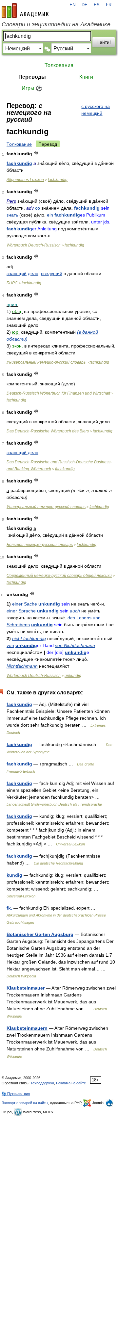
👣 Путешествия (16, 1094)
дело (33, 273)
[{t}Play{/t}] (35, 152)
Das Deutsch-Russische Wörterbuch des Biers (48, 431)
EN (72, 5)
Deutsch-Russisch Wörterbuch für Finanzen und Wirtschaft (58, 393)
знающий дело (22, 452)
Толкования (59, 65)
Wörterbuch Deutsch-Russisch (34, 245)
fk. (9, 908)
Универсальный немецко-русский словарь (46, 362)
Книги (86, 77)
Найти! (103, 42)
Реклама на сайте (71, 1083)
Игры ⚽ (32, 88)
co (37, 208)
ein (50, 215)
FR (108, 5)
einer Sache (24, 604)
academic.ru (25, 10)
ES (97, 5)
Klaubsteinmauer (26, 988)
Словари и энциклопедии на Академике (56, 24)
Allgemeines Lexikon (25, 179)
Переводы (32, 77)
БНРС (12, 283)
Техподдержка (42, 1083)
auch (75, 610)
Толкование (19, 144)
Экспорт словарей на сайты (25, 1103)
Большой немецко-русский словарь (40, 544)
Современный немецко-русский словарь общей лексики (59, 575)
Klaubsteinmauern (27, 1028)
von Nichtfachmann (75, 645)
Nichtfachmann (22, 666)
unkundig (49, 604)
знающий (17, 273)
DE (85, 5)
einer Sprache (21, 610)
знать (12, 215)
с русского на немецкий (95, 110)
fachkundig (19, 163)
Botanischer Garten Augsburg (40, 934)
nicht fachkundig (29, 638)
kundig (14, 875)
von (10, 645)
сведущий (51, 273)
